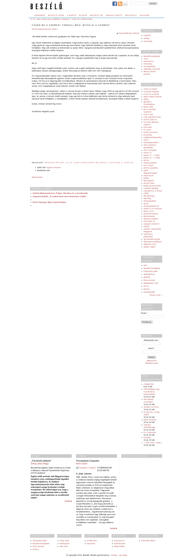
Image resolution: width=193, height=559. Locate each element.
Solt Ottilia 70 (149, 221)
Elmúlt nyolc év (150, 120)
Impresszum (119, 541)
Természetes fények (152, 239)
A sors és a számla (151, 94)
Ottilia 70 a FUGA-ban (153, 209)
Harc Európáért (150, 150)
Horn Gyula (148, 165)
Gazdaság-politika (151, 142)
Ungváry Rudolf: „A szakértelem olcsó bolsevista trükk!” (60, 197)
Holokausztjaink (150, 163)
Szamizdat (148, 41)
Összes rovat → (156, 295)
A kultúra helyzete (151, 92)
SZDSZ (146, 226)
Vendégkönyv (149, 274)
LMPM (146, 193)
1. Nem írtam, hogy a (153, 443)
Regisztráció (152, 361)
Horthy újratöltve (151, 168)
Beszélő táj (96, 15)
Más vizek (64, 546)
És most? (147, 130)
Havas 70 (147, 153)
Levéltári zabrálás (151, 188)
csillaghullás (149, 384)
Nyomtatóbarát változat (129, 33)
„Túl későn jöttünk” (41, 461)
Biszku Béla (148, 107)
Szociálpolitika (149, 66)
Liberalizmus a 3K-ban (153, 191)
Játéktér (147, 277)
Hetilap (146, 38)
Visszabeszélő (149, 292)
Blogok (83, 15)
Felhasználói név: (151, 340)
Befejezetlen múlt (151, 283)
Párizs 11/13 (149, 211)
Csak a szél (148, 115)
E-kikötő (71, 15)
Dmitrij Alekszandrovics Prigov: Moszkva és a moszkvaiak (60, 193)
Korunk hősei (149, 183)
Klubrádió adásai (148, 541)
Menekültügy (149, 196)
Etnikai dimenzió (151, 132)
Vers (145, 265)
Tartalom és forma (151, 407)
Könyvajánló (149, 181)
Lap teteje (123, 555)
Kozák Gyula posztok (152, 186)
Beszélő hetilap (54, 163)
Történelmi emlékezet (152, 242)
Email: (144, 313)
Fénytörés (91, 544)
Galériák (145, 15)
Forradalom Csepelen (87, 461)
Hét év (146, 160)
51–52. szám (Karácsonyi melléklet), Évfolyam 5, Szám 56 (55, 19)
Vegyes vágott (150, 247)
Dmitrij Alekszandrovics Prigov (44, 29)
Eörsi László (81, 464)
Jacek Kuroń (149, 176)
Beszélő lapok (56, 15)
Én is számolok (150, 432)
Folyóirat (147, 35)
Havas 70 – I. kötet (152, 155)
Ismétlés (147, 438)
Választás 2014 (150, 244)
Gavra (146, 140)
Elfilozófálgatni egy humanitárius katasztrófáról (152, 391)
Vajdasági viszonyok (152, 69)
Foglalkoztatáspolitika (153, 137)
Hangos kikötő (114, 15)
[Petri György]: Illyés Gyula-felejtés (49, 202)
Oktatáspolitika (150, 201)
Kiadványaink (119, 544)
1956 (146, 59)
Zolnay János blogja (40, 464)
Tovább (67, 501)
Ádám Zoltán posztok (152, 97)
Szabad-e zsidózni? (151, 224)
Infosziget (131, 15)
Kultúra (147, 289)
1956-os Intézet (150, 89)
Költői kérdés (87, 19)
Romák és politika (151, 219)
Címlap (114, 555)
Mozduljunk (64, 544)
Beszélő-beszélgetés (152, 56)
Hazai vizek (64, 541)
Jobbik (146, 178)
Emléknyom (92, 541)
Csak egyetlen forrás (152, 117)
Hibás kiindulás (150, 420)
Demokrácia (149, 61)
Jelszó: (151, 348)
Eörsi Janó (148, 127)
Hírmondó (39, 15)
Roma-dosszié (149, 216)
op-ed (146, 204)
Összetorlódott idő (151, 206)
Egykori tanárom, (54, 168)
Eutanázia (148, 135)
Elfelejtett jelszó (151, 363)
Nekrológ (147, 198)
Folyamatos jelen (151, 271)
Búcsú (146, 286)
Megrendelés (119, 546)
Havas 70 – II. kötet (152, 158)
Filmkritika (148, 64)
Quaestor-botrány (151, 214)
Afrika (146, 99)
